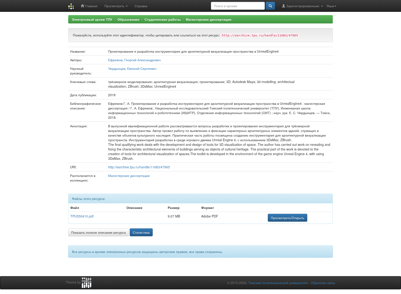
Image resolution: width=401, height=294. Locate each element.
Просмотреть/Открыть (287, 217)
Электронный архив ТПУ (92, 19)
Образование (128, 19)
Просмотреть (114, 5)
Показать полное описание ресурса (98, 232)
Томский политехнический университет (278, 282)
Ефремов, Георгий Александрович (134, 60)
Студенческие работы (163, 19)
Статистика (141, 232)
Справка (141, 5)
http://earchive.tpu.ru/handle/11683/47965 (139, 167)
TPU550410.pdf (82, 216)
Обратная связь (323, 282)
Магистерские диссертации (208, 19)
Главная (90, 5)
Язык (330, 5)
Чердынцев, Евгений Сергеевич (132, 68)
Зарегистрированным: (303, 5)
